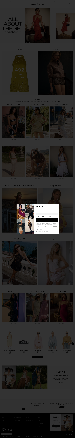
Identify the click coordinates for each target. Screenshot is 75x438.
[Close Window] (58, 205)
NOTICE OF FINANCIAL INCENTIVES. (50, 227)
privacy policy (55, 226)
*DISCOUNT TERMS (39, 229)
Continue (47, 220)
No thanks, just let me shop (42, 231)
